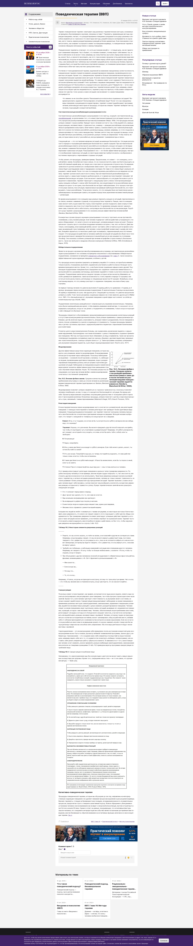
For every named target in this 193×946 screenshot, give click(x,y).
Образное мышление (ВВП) (152, 75)
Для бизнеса (117, 4)
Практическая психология (39, 37)
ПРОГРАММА (154, 145)
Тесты (75, 4)
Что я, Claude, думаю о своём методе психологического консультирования (153, 26)
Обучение (106, 4)
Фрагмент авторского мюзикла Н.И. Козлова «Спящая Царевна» (154, 20)
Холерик (145, 109)
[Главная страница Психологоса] (33, 3)
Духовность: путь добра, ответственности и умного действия (154, 37)
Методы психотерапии (127, 821)
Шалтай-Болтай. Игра (150, 112)
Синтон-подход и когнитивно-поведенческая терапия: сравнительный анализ (154, 43)
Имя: (62, 849)
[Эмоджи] (128, 858)
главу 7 (115, 256)
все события (45, 94)
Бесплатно (129, 4)
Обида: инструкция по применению (150, 49)
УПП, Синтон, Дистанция (38, 33)
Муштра (145, 106)
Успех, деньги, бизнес (37, 24)
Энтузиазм (146, 103)
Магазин (84, 4)
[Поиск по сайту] (158, 4)
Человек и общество (36, 28)
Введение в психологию (74, 22)
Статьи (67, 4)
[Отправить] (131, 858)
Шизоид (145, 72)
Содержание (35, 14)
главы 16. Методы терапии (77, 24)
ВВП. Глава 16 (95, 821)
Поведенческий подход (110, 821)
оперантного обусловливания (99, 256)
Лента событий (33, 47)
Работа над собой (35, 19)
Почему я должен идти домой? (154, 63)
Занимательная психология (39, 42)
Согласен (163, 941)
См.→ (70, 815)
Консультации (95, 4)
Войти (165, 4)
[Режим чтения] (57, 22)
